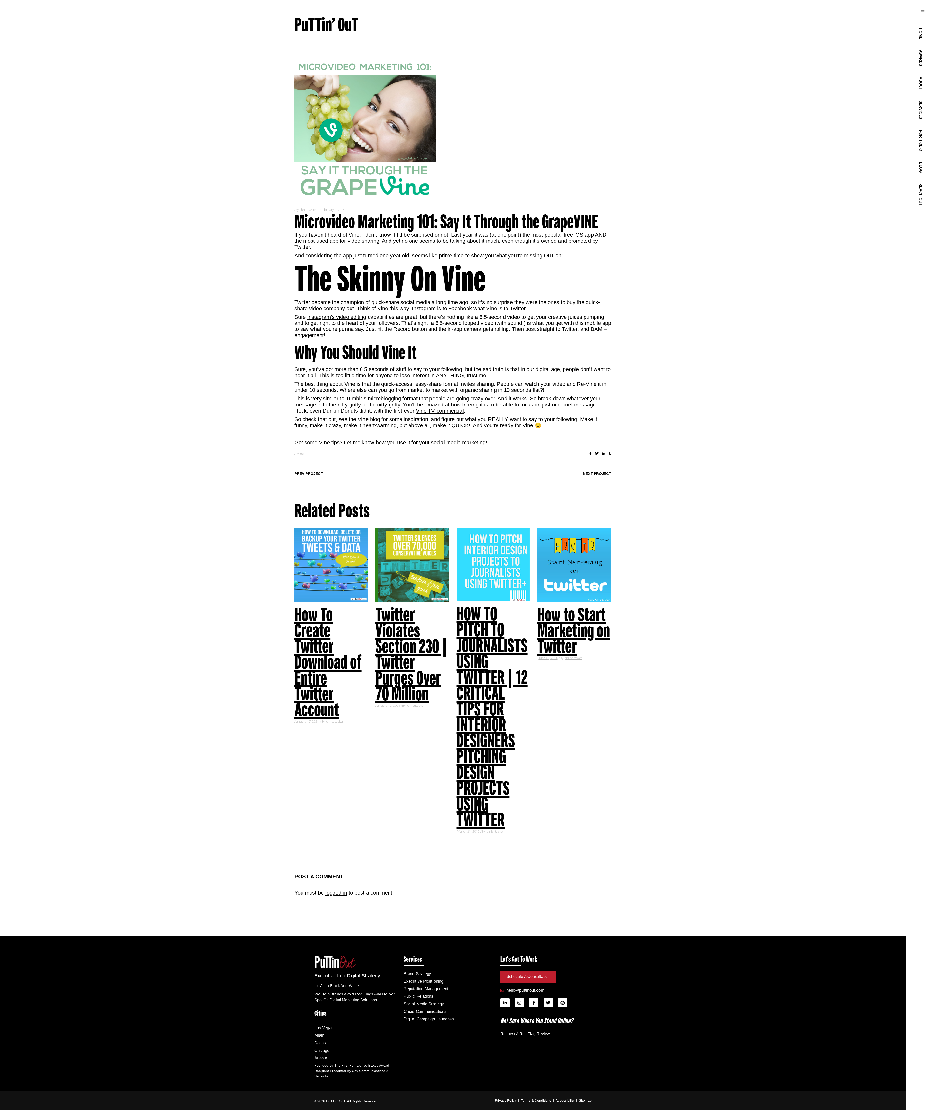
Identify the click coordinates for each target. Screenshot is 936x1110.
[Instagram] (519, 1002)
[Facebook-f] (533, 1002)
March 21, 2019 (468, 831)
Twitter (518, 308)
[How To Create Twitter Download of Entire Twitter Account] (331, 565)
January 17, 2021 (307, 721)
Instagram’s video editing (336, 317)
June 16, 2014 (547, 658)
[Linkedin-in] (505, 1002)
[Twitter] (548, 1002)
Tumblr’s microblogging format (382, 399)
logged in (336, 893)
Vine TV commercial (440, 411)
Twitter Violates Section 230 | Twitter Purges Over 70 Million (411, 654)
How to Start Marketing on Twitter (573, 630)
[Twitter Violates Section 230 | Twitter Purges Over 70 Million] (412, 565)
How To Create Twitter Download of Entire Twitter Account (328, 662)
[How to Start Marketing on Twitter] (574, 565)
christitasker (308, 209)
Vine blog (369, 419)
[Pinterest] (562, 1002)
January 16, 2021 (388, 705)
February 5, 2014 (333, 209)
